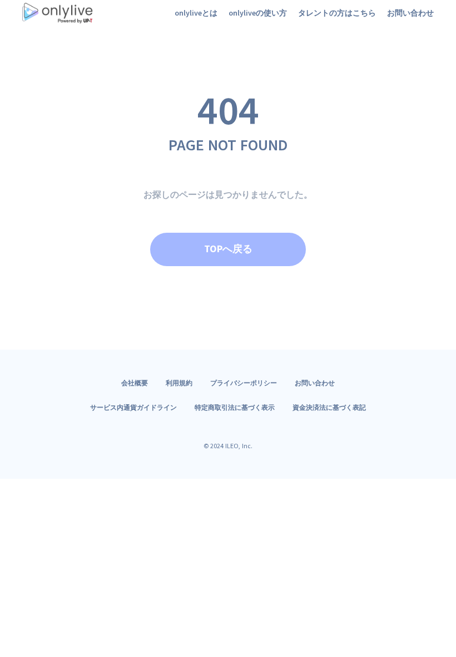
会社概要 (134, 383)
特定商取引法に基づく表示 (235, 407)
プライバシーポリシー (243, 383)
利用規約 (179, 383)
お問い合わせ (315, 383)
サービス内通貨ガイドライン (133, 407)
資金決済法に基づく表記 (329, 407)
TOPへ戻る (228, 248)
